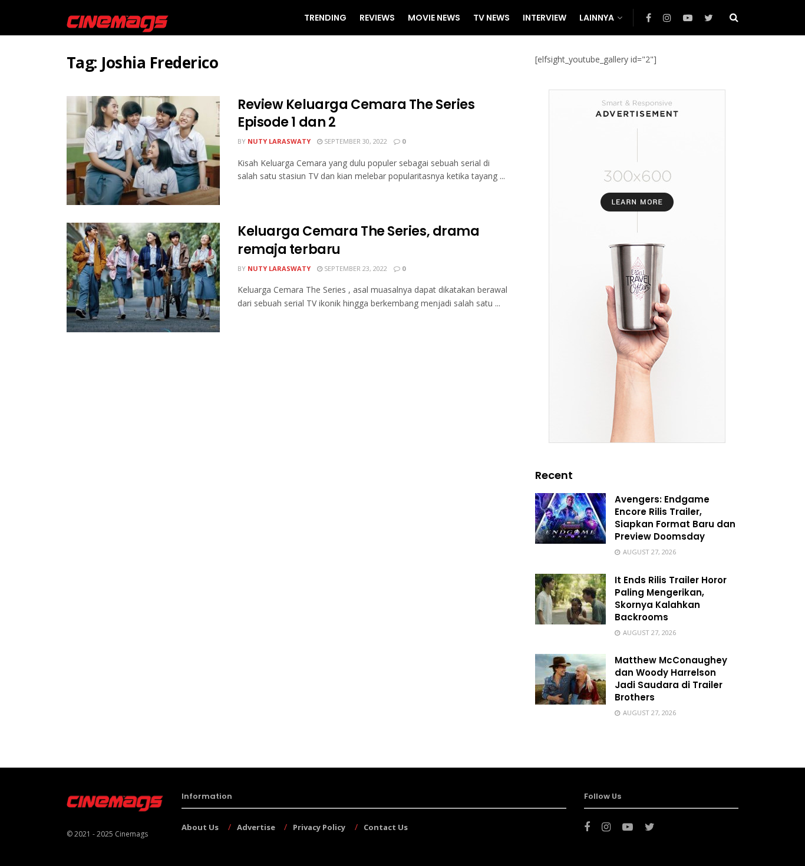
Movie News (434, 18)
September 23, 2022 (354, 268)
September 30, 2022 (354, 141)
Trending (325, 18)
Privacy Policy (319, 827)
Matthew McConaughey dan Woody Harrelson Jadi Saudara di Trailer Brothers (671, 678)
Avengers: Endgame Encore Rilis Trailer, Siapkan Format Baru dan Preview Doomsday (675, 518)
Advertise (256, 827)
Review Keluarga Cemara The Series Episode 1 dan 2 (355, 113)
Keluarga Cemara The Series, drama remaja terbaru (358, 240)
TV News (491, 18)
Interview (544, 18)
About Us (200, 827)
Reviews (377, 18)
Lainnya (596, 18)
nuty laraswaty (279, 141)
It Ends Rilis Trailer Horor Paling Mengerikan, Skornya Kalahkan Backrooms (671, 598)
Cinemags (131, 834)
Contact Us (386, 827)
